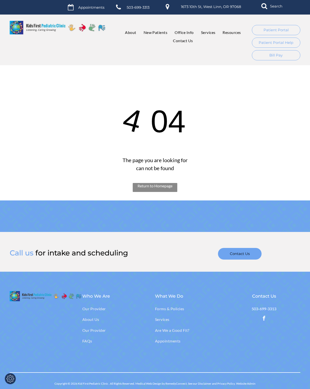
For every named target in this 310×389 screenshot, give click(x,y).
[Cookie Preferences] (10, 378)
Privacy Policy (226, 383)
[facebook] (264, 319)
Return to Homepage (155, 185)
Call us (21, 252)
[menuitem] (127, 32)
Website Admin (246, 383)
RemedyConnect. (176, 383)
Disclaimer (204, 383)
